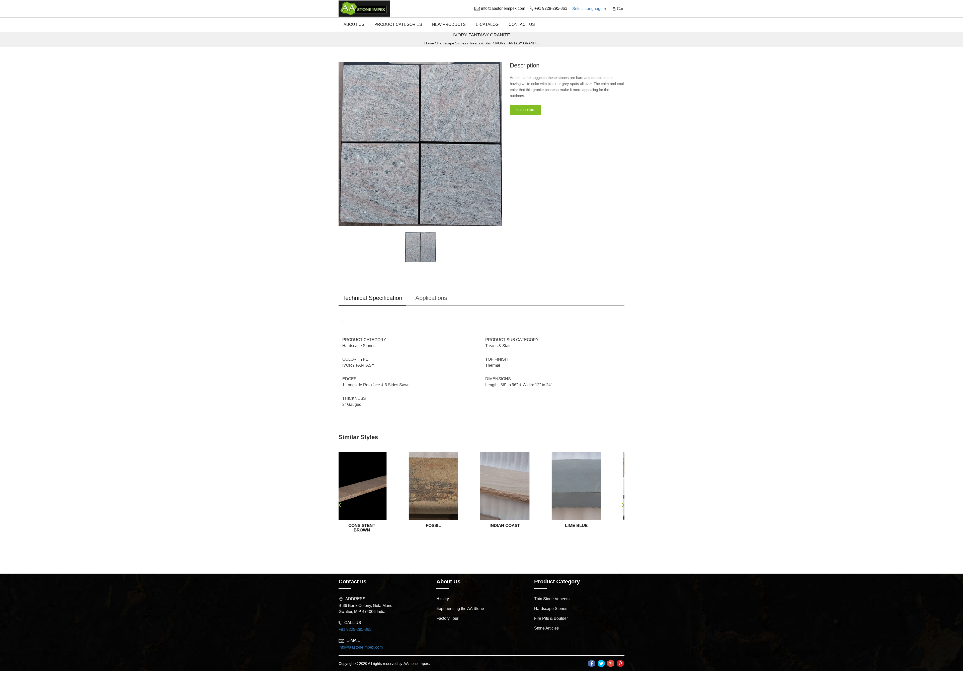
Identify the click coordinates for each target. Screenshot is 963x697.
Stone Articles (546, 628)
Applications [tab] (431, 297)
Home (429, 43)
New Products (449, 24)
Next (623, 505)
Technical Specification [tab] (372, 297)
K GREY (578, 525)
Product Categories (398, 24)
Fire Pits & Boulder (551, 618)
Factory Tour (447, 618)
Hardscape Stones (451, 43)
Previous (340, 505)
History (442, 599)
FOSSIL (363, 525)
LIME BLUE (506, 525)
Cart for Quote (525, 110)
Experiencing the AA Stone (460, 608)
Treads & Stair (480, 43)
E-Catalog (487, 24)
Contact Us (522, 24)
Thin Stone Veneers (552, 599)
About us (354, 24)
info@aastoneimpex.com (361, 647)
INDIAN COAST (435, 525)
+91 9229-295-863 (355, 629)
